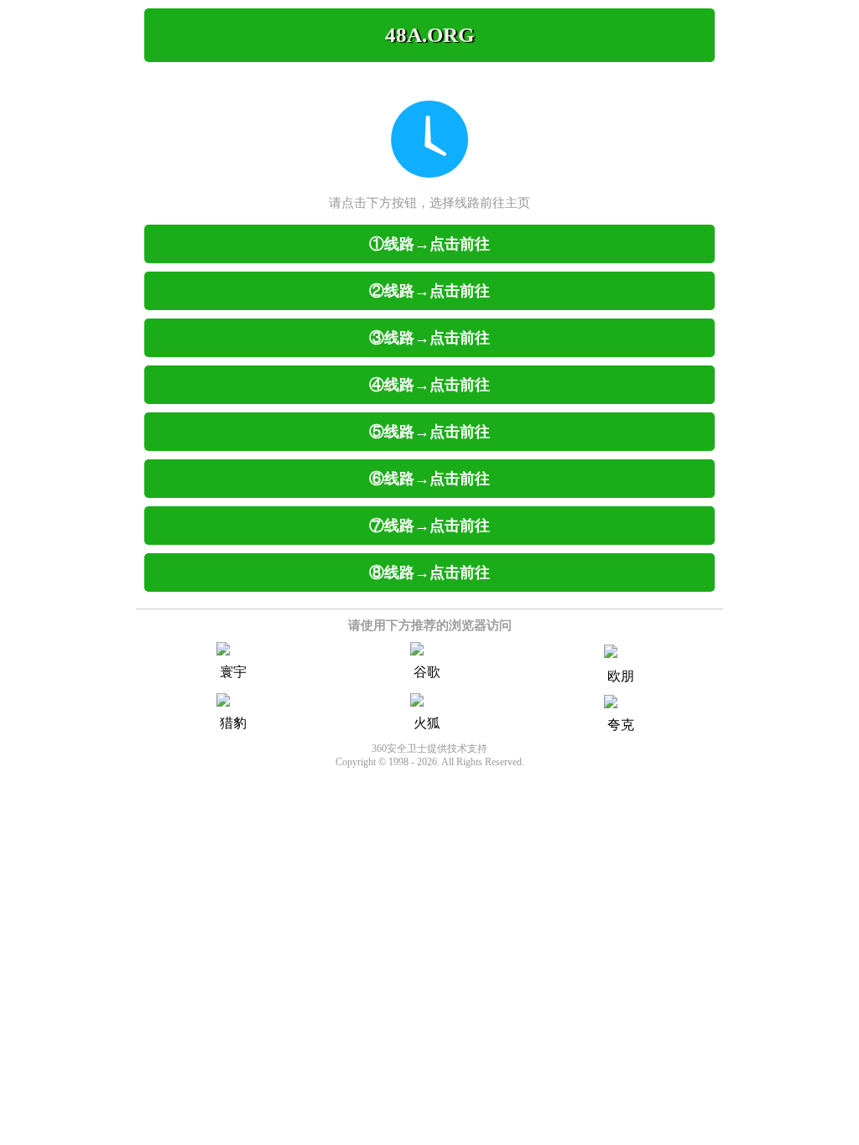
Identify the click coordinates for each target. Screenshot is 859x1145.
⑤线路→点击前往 (429, 431)
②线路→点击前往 (429, 290)
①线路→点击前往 (429, 244)
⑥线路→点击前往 (429, 478)
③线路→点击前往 (429, 337)
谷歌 (427, 672)
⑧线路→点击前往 (429, 572)
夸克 (620, 725)
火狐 (427, 723)
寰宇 (233, 672)
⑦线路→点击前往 (429, 525)
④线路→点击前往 (429, 384)
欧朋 (620, 676)
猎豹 (233, 723)
